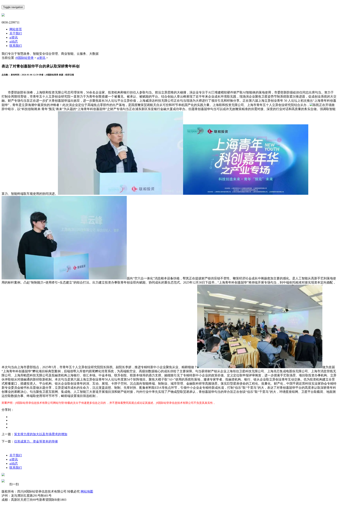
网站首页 (15, 29)
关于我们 (15, 33)
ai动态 (13, 41)
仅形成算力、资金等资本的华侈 (36, 441)
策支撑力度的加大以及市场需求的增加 (40, 434)
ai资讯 (13, 37)
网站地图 (87, 491)
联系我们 (15, 45)
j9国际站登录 (25, 57)
